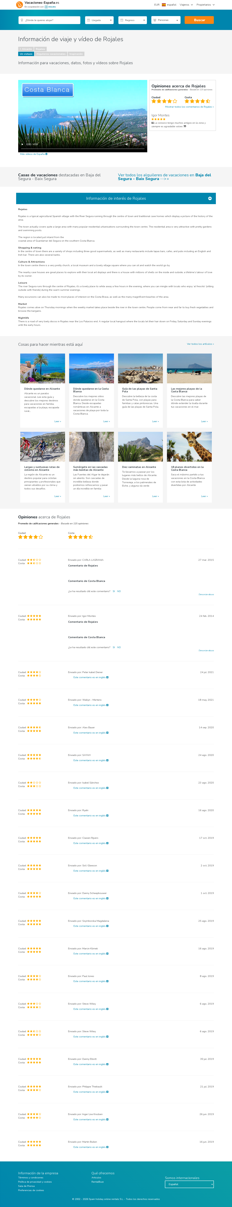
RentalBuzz (98, 1181)
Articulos (96, 1177)
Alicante (27, 49)
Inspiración (76, 54)
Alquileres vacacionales (51, 54)
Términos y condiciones (30, 1177)
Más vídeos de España (32, 154)
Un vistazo (26, 54)
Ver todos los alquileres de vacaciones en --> (164, 177)
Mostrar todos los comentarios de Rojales (188, 106)
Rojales (40, 49)
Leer (57, 421)
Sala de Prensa (26, 1186)
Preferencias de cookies (31, 1190)
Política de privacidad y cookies (35, 1181)
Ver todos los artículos (199, 344)
